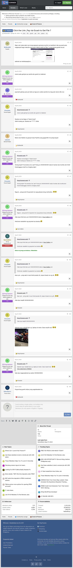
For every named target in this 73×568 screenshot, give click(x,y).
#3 (70, 89)
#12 (70, 314)
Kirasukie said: (21, 155)
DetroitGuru (41, 442)
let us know (51, 544)
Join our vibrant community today (11, 19)
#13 (70, 359)
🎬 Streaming (41, 528)
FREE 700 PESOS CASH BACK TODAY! (52, 450)
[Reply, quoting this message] (69, 83)
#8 (70, 205)
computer (38, 17)
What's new (23, 8)
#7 (70, 176)
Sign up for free (24, 13)
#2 (70, 71)
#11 (70, 289)
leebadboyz (67, 511)
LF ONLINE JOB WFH (47, 496)
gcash (31, 33)
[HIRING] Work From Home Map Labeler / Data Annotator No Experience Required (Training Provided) (54, 482)
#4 (70, 105)
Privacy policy (37, 560)
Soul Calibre (46, 217)
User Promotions (7, 543)
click (24, 33)
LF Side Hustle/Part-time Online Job (51, 471)
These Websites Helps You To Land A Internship (55, 475)
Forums (13, 8)
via (46, 33)
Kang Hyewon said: (22, 109)
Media (34, 8)
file (27, 33)
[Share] (68, 42)
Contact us (25, 560)
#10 (70, 259)
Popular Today (7, 547)
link (39, 33)
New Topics (7, 447)
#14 (70, 386)
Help (44, 560)
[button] (7, 8)
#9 (70, 235)
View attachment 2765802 (24, 369)
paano (42, 33)
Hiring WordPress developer (49, 492)
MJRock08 (7, 33)
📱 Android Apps (42, 531)
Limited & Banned (8, 545)
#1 (70, 42)
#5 (70, 135)
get (35, 33)
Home (4, 8)
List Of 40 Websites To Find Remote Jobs (53, 455)
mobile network (28, 17)
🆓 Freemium (41, 526)
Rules (30, 560)
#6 (70, 151)
